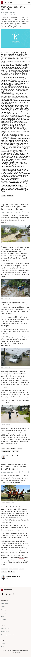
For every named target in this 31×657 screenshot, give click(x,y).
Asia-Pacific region (6, 451)
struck (21, 558)
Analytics (3, 613)
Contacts (3, 647)
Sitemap (3, 643)
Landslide (19, 448)
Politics (3, 195)
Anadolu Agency (12, 482)
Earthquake (4, 569)
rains (8, 448)
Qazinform (9, 555)
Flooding (13, 448)
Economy (3, 609)
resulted (8, 435)
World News (10, 195)
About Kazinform (5, 628)
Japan (3, 448)
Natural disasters (13, 569)
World (2, 616)
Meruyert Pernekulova (13, 456)
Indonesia (4, 571)
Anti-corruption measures (7, 634)
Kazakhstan (4, 603)
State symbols (5, 631)
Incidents (21, 569)
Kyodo (23, 221)
